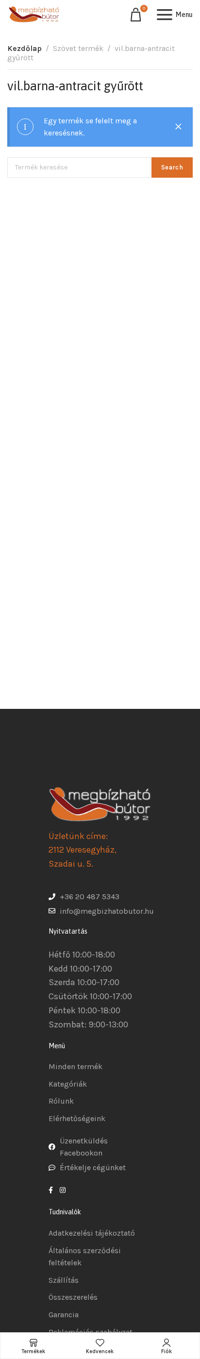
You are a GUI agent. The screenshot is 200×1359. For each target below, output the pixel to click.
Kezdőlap (24, 48)
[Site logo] (34, 14)
